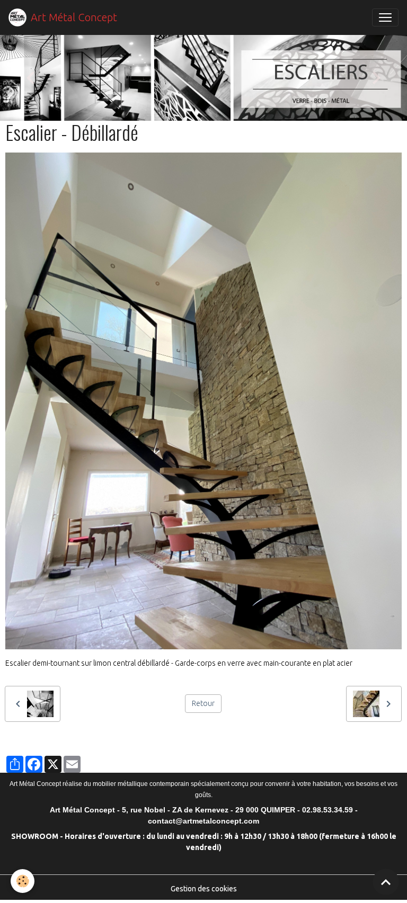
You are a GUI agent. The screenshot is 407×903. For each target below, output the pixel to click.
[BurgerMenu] (385, 17)
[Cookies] (22, 881)
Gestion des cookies (204, 888)
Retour (203, 703)
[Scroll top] (386, 882)
